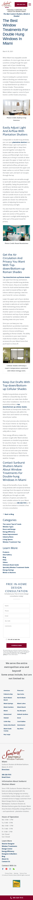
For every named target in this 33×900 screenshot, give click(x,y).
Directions (5, 770)
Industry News (8, 537)
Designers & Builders (9, 854)
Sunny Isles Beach (9, 725)
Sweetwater (21, 725)
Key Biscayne (21, 710)
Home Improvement (10, 534)
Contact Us (6, 861)
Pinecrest (20, 690)
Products (6, 552)
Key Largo (7, 734)
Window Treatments (9, 846)
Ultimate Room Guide (11, 565)
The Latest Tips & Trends (12, 524)
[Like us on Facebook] (3, 869)
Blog (4, 557)
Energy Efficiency (9, 532)
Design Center (7, 849)
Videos (5, 562)
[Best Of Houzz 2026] (16, 883)
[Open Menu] (29, 4)
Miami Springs (8, 703)
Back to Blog (9, 514)
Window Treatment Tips (12, 542)
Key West (20, 728)
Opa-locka (20, 694)
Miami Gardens (9, 707)
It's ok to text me (14, 639)
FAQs (4, 560)
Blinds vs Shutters (9, 573)
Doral (19, 718)
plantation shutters (19, 142)
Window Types (8, 527)
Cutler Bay (7, 721)
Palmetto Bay (8, 694)
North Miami (21, 698)
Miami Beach (21, 707)
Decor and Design (9, 529)
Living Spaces (8, 539)
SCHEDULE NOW (16, 645)
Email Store (6, 777)
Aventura (7, 690)
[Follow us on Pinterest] (6, 869)
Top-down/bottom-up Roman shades (16, 277)
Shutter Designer (8, 844)
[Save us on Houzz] (14, 869)
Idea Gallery (7, 555)
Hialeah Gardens (22, 714)
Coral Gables (21, 721)
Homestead (7, 714)
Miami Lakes (21, 703)
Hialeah (6, 718)
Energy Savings (8, 570)
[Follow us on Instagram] (10, 869)
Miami (6, 710)
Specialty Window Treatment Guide (16, 567)
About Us (5, 859)
